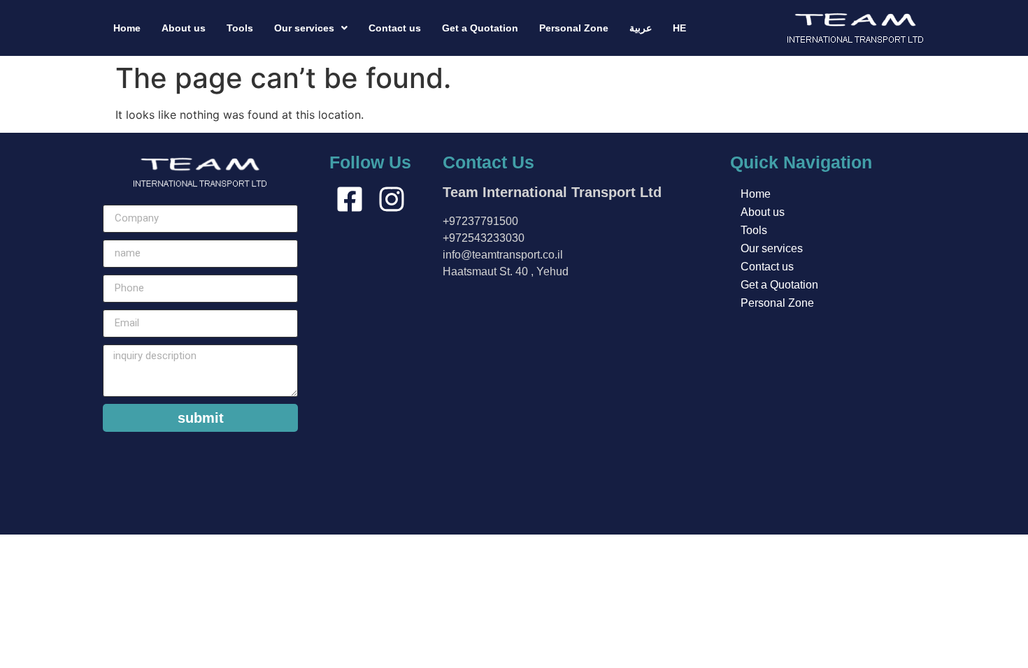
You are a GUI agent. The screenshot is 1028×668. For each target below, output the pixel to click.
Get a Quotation (480, 28)
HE (679, 28)
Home (127, 28)
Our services (304, 28)
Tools (240, 28)
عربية (640, 28)
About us (184, 28)
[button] (311, 28)
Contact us (395, 28)
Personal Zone (573, 28)
